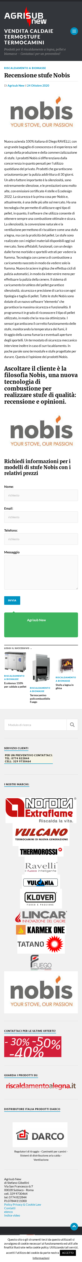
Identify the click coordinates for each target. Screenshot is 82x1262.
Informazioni (41, 1258)
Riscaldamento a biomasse (25, 68)
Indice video (12, 1215)
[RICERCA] (72, 725)
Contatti (9, 1208)
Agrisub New (16, 85)
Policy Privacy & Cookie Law (22, 1204)
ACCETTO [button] (68, 1252)
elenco (8, 1211)
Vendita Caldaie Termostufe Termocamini (29, 36)
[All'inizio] (74, 1226)
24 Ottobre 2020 (38, 85)
